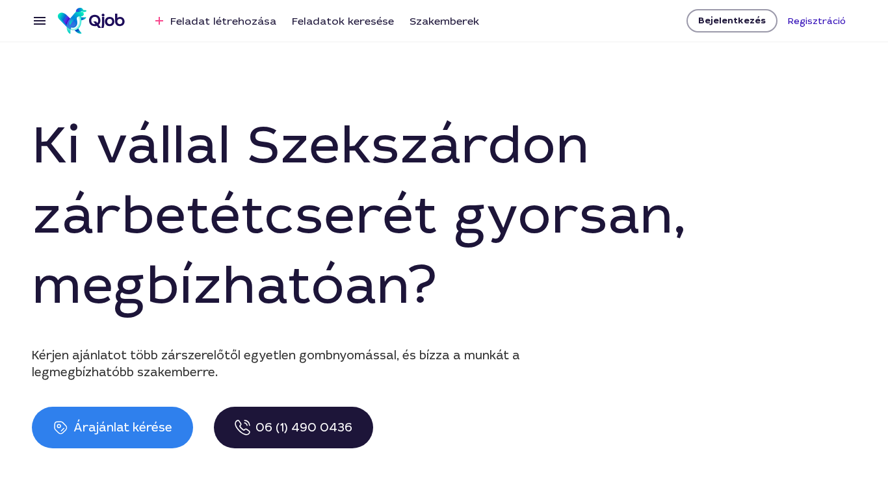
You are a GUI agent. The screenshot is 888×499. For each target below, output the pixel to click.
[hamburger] (40, 21)
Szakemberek (444, 21)
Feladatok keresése (343, 21)
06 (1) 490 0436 (303, 427)
